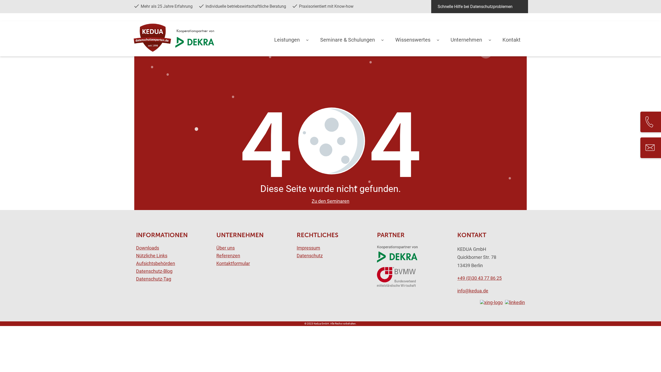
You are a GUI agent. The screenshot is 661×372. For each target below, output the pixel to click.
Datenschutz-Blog (154, 271)
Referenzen (228, 255)
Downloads (147, 248)
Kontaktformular (233, 263)
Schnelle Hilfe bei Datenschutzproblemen (475, 6)
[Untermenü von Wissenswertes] (438, 39)
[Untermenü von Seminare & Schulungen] (382, 39)
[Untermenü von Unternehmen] (490, 39)
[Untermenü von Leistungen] (307, 39)
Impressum (308, 248)
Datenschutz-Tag (153, 279)
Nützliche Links (151, 255)
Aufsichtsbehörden (155, 263)
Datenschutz (310, 255)
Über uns (225, 248)
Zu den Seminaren (330, 201)
